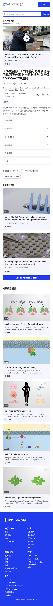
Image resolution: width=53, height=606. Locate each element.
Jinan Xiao (6, 84)
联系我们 (44, 4)
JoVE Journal (32, 556)
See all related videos (26, 277)
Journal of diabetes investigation (15, 93)
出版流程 (31, 532)
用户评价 (8, 556)
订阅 (6, 559)
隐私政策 (29, 599)
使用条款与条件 (20, 599)
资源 (6, 565)
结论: (7, 161)
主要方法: (8, 145)
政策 (36, 599)
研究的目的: (9, 137)
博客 (6, 538)
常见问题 (31, 544)
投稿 (29, 547)
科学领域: (8, 120)
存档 (29, 567)
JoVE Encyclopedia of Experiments (36, 563)
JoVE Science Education (14, 586)
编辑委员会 (31, 535)
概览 (6, 532)
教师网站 (8, 595)
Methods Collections (35, 559)
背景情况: (8, 128)
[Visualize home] (17, 4)
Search (45, 14)
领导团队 (8, 535)
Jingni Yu (15, 84)
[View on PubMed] (43, 95)
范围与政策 (31, 538)
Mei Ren (23, 84)
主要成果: (8, 153)
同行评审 (31, 541)
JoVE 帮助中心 (10, 541)
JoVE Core (8, 580)
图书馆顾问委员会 (11, 568)
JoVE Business (10, 583)
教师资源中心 (9, 592)
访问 (6, 562)
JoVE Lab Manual (11, 589)
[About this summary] (12, 102)
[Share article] (48, 95)
